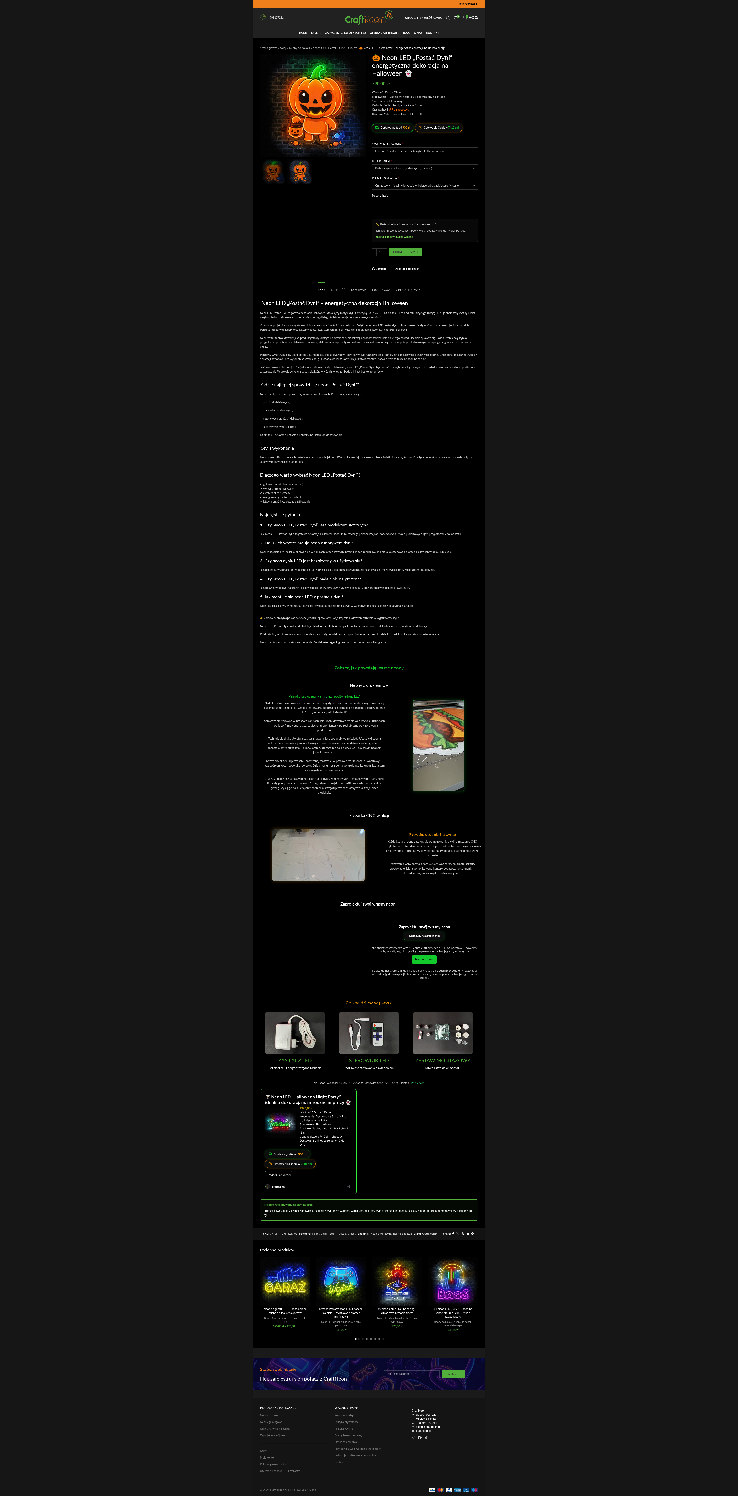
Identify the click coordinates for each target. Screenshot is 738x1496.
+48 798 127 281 (426, 1422)
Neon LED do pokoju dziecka (337, 1322)
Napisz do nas (424, 959)
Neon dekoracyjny (381, 1234)
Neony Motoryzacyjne (276, 1318)
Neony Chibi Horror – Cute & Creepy (335, 48)
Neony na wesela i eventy (275, 1429)
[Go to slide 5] (371, 1339)
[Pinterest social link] (462, 1234)
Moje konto (267, 1457)
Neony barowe (269, 1415)
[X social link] (457, 1234)
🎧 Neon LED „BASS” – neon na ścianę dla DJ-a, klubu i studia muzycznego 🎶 (453, 1313)
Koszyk (264, 1451)
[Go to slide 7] (379, 1339)
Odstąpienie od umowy (348, 1435)
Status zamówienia (346, 1442)
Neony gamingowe (271, 1422)
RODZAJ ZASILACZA (385, 178)
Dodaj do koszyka (405, 252)
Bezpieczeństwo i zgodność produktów (358, 1449)
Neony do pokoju (299, 48)
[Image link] (295, 1033)
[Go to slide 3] (363, 1339)
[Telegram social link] (472, 1234)
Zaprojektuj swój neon (273, 1435)
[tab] (321, 288)
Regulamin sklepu (345, 1415)
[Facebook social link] (453, 1234)
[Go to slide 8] (383, 1339)
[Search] (448, 18)
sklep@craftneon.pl (468, 4)
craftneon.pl (423, 1430)
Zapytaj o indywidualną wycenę (394, 237)
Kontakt (339, 1462)
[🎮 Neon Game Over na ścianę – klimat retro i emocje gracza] (397, 1281)
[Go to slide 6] (375, 1339)
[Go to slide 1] (356, 1339)
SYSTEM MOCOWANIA (387, 143)
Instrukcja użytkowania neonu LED (355, 1455)
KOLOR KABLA (382, 161)
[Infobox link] (295, 1064)
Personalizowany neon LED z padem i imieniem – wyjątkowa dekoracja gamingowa (341, 1313)
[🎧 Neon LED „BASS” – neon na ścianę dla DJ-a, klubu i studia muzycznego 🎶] (453, 1281)
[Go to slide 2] (359, 1339)
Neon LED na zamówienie (424, 936)
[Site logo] (369, 17)
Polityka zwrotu (344, 1429)
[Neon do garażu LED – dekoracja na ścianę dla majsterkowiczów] (285, 1281)
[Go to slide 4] (367, 1339)
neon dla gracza (402, 1234)
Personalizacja (380, 195)
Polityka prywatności (347, 1422)
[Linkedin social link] (467, 1234)
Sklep (283, 48)
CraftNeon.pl (429, 1234)
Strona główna (268, 48)
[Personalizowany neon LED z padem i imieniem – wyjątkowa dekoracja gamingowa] (341, 1281)
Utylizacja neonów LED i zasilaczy (280, 1471)
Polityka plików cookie (273, 1464)
